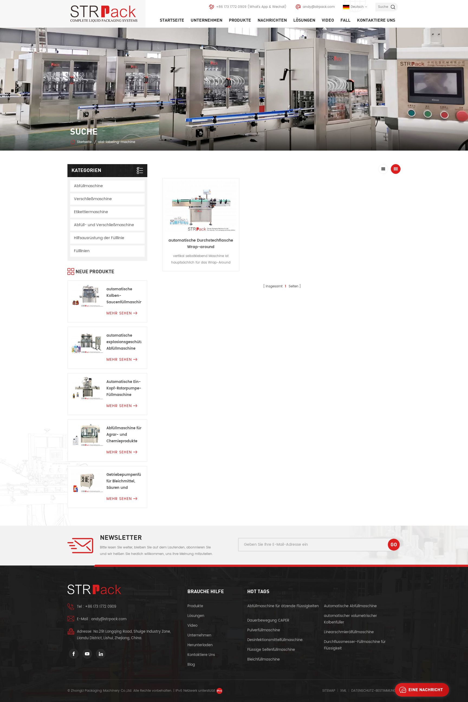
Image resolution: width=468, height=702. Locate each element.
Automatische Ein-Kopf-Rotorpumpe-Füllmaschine (123, 388)
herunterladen (200, 645)
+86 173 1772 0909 (231, 6)
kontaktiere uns (376, 20)
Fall (345, 20)
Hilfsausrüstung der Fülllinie (99, 238)
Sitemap (328, 690)
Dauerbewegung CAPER (268, 620)
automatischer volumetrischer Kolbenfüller (350, 619)
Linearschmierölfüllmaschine (349, 632)
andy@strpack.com (319, 6)
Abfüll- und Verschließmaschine (104, 225)
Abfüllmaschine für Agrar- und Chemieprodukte (123, 434)
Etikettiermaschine (91, 212)
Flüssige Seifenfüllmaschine (271, 650)
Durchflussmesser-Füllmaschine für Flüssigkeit (355, 645)
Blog (191, 665)
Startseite (172, 20)
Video (328, 20)
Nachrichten (272, 20)
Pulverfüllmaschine (263, 630)
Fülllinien (82, 251)
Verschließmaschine (93, 199)
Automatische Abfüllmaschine (350, 606)
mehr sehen (201, 275)
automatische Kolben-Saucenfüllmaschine (123, 296)
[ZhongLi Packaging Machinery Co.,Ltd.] (107, 14)
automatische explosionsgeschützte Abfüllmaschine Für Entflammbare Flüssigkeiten (123, 342)
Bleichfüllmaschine (263, 659)
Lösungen (304, 20)
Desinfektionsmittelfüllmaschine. (275, 640)
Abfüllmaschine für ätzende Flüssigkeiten (283, 606)
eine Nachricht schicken (425, 691)
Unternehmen (206, 20)
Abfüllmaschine (88, 186)
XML (343, 690)
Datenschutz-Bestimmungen (375, 690)
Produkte (240, 20)
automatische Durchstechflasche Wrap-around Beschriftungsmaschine (200, 246)
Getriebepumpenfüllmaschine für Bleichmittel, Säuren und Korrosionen (123, 481)
